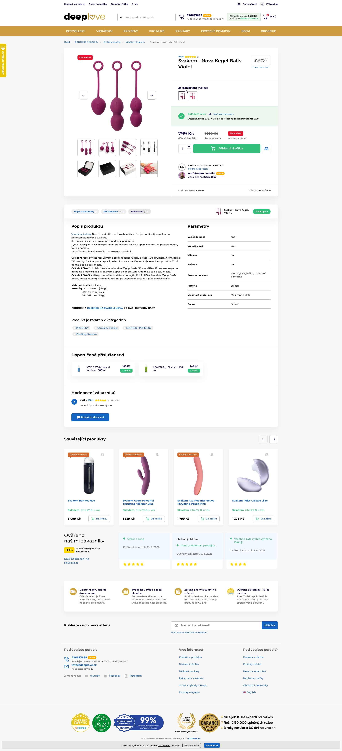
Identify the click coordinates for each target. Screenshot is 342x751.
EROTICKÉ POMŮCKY (86, 42)
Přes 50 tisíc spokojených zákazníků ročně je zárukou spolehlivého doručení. (253, 599)
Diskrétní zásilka (119, 4)
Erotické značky (111, 42)
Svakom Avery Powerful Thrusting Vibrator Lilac (138, 502)
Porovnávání (249, 4)
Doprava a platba (98, 4)
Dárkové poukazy (189, 671)
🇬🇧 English (249, 692)
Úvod (67, 42)
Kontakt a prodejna (74, 4)
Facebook (114, 675)
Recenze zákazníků (254, 671)
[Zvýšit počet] (189, 146)
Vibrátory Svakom (135, 42)
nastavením (164, 745)
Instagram (136, 675)
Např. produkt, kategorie (139, 17)
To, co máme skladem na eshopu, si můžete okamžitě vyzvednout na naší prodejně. (149, 599)
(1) (188, 56)
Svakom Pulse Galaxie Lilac (250, 500)
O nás (134, 4)
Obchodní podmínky (255, 685)
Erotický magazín (189, 692)
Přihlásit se (272, 4)
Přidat (127, 370)
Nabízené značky (253, 678)
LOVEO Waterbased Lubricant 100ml (98, 368)
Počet (182, 148)
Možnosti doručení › (198, 168)
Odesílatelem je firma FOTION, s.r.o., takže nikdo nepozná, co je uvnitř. (94, 599)
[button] (151, 95)
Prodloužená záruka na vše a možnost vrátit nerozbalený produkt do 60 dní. (201, 599)
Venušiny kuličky (81, 234)
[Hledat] (121, 17)
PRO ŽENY (82, 327)
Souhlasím (212, 745)
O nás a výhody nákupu (193, 685)
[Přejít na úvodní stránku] (84, 17)
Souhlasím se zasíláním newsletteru (189, 632)
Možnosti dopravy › (223, 114)
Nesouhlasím (191, 745)
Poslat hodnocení (92, 417)
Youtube (95, 675)
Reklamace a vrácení (191, 678)
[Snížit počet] (189, 151)
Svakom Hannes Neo (81, 500)
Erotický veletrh (252, 664)
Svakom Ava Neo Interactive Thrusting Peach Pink (195, 502)
